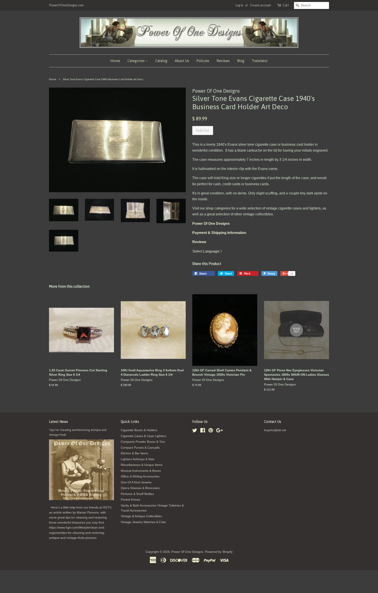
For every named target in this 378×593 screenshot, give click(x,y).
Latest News (58, 422)
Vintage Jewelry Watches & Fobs (143, 522)
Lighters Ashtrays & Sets (137, 459)
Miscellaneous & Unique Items (142, 465)
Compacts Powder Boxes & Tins (143, 441)
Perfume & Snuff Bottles (137, 494)
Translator (260, 61)
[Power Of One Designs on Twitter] (194, 431)
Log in (239, 5)
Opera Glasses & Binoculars (140, 488)
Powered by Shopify (219, 551)
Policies (202, 61)
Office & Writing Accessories (140, 476)
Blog (240, 61)
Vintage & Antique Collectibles (141, 516)
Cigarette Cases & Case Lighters (143, 436)
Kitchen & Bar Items (134, 453)
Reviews (223, 61)
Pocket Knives (130, 499)
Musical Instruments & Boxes (141, 470)
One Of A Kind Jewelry (136, 482)
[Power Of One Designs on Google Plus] (219, 431)
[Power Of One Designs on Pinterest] (210, 431)
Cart (286, 5)
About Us (182, 61)
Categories (136, 61)
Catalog (161, 61)
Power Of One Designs (187, 551)
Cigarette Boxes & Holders (139, 430)
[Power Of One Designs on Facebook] (202, 431)
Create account (260, 5)
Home (115, 61)
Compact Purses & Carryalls (140, 447)
